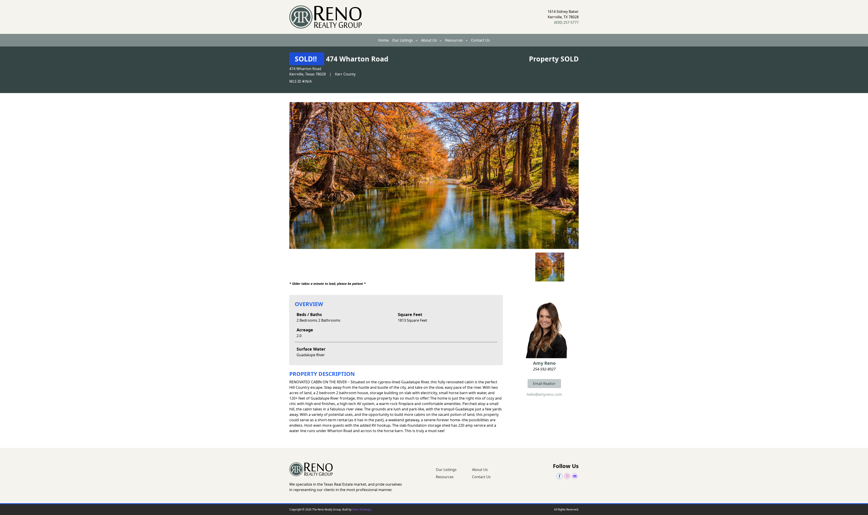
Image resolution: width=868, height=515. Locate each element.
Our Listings (403, 40)
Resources (454, 40)
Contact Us (480, 40)
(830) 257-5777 (566, 22)
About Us (429, 40)
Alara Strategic (361, 509)
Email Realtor (544, 383)
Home (383, 40)
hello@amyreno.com (544, 394)
